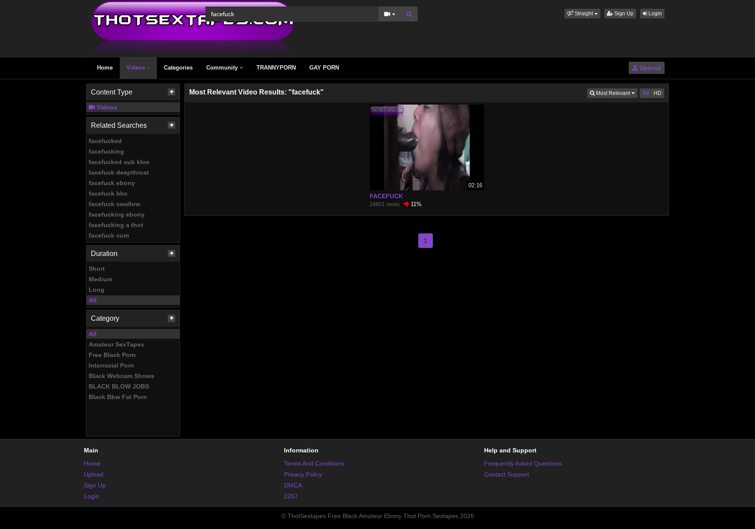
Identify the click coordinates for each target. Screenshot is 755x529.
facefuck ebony (112, 182)
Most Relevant (616, 93)
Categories (178, 67)
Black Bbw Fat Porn (118, 396)
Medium (100, 279)
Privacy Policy (303, 474)
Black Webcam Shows (121, 375)
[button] (582, 13)
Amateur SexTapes (116, 344)
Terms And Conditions (314, 463)
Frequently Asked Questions (523, 463)
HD (657, 93)
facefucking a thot (116, 224)
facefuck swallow (114, 203)
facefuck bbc (108, 193)
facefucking (106, 151)
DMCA (293, 485)
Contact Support (506, 474)
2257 (291, 496)
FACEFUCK (386, 196)
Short (97, 268)
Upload (649, 67)
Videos (136, 67)
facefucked (105, 140)
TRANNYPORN (276, 67)
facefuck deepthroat (119, 172)
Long (96, 289)
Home (105, 67)
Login (654, 14)
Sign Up (623, 14)
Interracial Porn (111, 365)
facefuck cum (109, 235)
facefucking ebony (117, 214)
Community (222, 67)
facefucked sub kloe (119, 161)
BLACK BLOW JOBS (119, 386)
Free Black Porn (112, 354)
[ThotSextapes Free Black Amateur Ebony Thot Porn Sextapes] (192, 28)
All (93, 300)
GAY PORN (324, 67)
